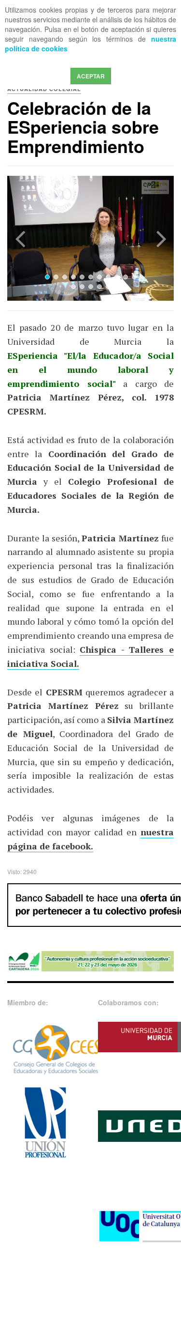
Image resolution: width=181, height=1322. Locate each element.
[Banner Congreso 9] (90, 960)
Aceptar (91, 76)
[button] (19, 238)
